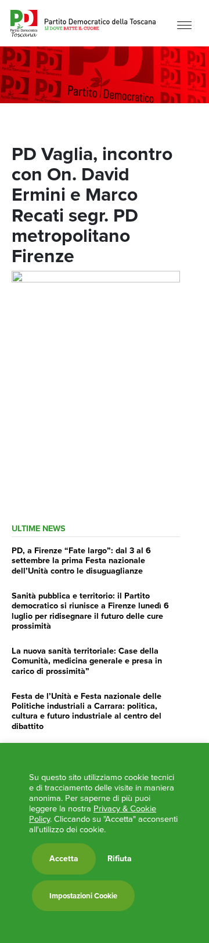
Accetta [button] (63, 859)
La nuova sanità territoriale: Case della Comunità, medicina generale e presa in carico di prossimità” (87, 660)
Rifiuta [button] (119, 859)
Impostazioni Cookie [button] (83, 895)
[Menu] (184, 25)
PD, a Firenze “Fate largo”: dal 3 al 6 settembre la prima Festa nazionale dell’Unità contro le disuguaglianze (81, 560)
